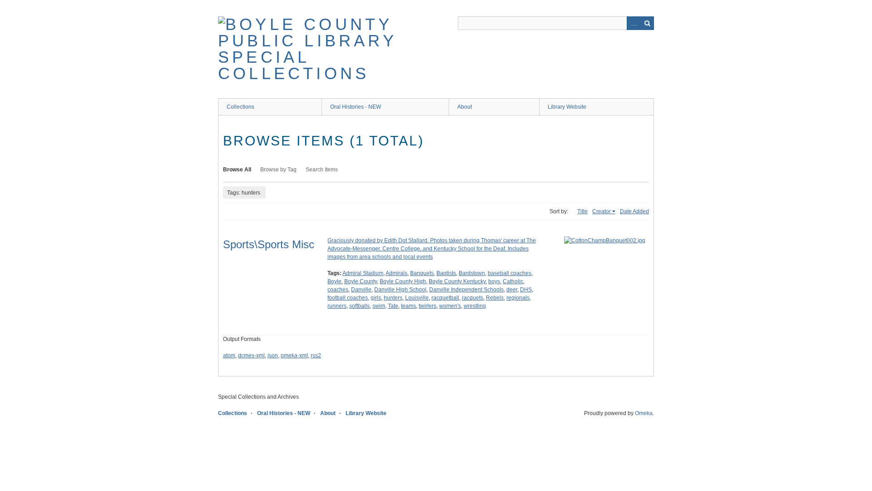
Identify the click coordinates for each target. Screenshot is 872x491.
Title (582, 211)
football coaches (347, 298)
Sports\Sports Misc (268, 244)
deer (511, 289)
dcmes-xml (251, 355)
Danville (361, 289)
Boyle (334, 281)
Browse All (237, 169)
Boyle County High (403, 281)
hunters (393, 298)
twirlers (427, 306)
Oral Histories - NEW (355, 107)
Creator (601, 211)
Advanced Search (633, 23)
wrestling (475, 306)
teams (408, 306)
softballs (359, 306)
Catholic (513, 281)
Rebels (495, 298)
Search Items (322, 169)
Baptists (446, 273)
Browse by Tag (278, 169)
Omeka (644, 413)
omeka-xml (294, 355)
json (273, 355)
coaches (337, 289)
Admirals (396, 273)
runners (337, 306)
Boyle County (360, 281)
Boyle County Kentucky (457, 281)
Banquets (422, 273)
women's (450, 306)
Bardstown (472, 273)
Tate (393, 306)
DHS (526, 289)
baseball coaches (509, 273)
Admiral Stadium (362, 273)
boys (494, 281)
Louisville (417, 298)
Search (647, 23)
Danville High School (400, 289)
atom (229, 355)
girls (376, 298)
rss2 (316, 355)
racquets (472, 298)
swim (378, 306)
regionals (518, 298)
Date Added (634, 211)
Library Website (567, 107)
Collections (240, 107)
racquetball (445, 298)
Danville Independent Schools (466, 289)
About (464, 107)
